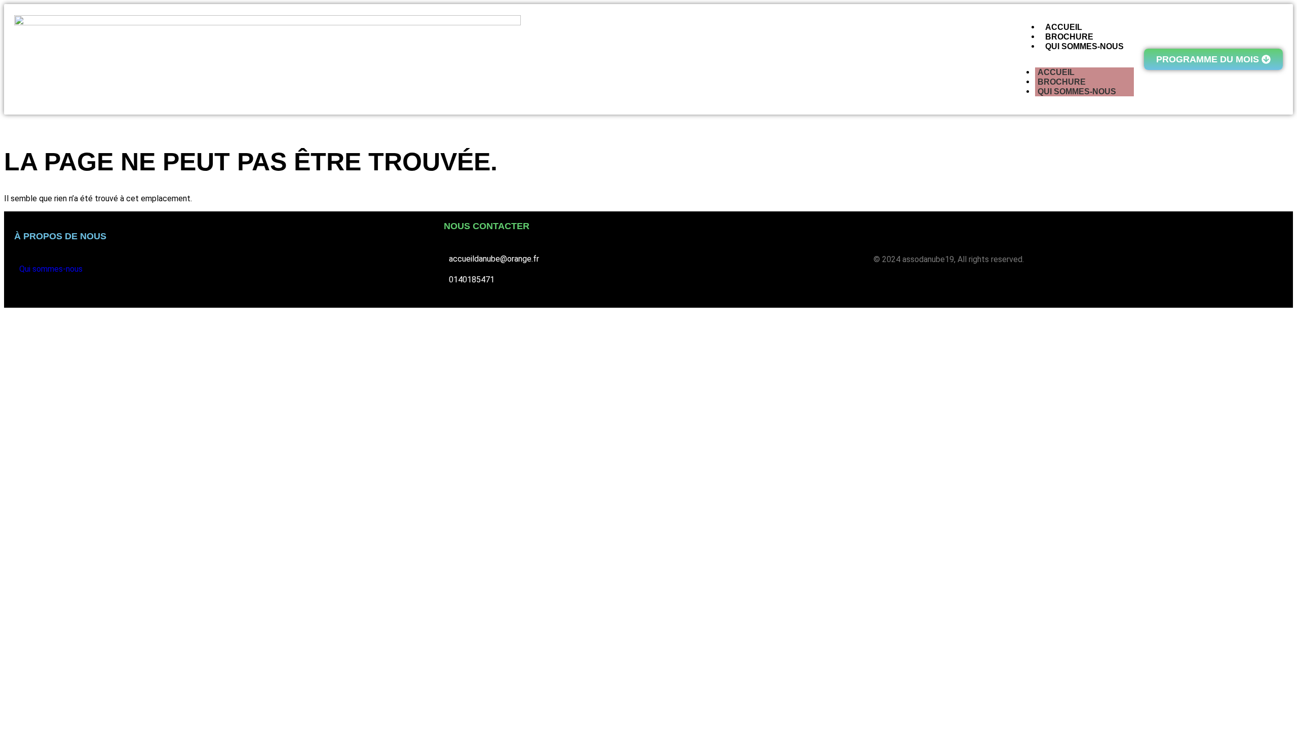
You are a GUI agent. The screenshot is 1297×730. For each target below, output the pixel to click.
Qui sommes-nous (1077, 91)
